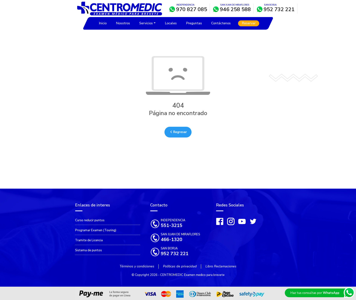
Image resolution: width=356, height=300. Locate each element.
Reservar (248, 23)
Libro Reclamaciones (220, 266)
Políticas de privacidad (180, 266)
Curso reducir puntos (89, 220)
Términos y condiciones (137, 266)
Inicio (103, 23)
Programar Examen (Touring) (95, 230)
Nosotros (123, 23)
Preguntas (194, 23)
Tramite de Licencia (89, 240)
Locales (171, 23)
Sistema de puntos (88, 250)
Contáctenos (220, 23)
